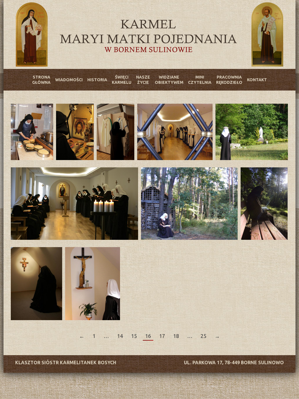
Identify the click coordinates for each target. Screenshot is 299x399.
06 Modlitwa (92, 284)
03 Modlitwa (74, 204)
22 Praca (115, 132)
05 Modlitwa (36, 284)
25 (203, 336)
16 (148, 336)
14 (120, 336)
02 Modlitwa (252, 132)
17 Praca (32, 132)
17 (162, 336)
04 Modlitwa (189, 204)
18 (176, 336)
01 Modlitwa (175, 132)
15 (134, 336)
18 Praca (75, 132)
